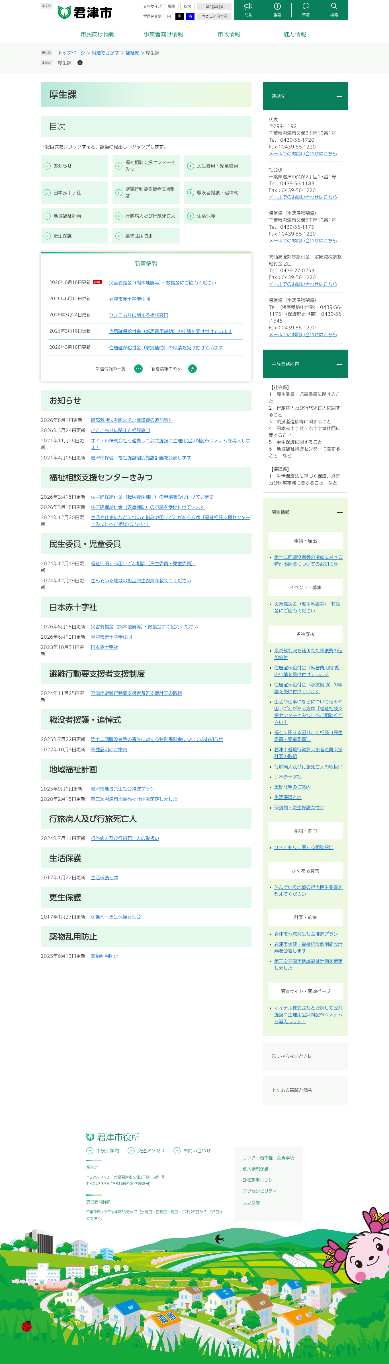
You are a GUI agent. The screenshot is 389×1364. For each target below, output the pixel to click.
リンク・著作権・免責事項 (268, 1158)
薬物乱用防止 (139, 236)
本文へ (46, 5)
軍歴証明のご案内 (109, 749)
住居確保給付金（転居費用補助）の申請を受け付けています (170, 331)
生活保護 (206, 216)
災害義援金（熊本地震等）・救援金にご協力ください (162, 282)
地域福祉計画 (67, 216)
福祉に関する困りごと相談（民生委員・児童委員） (143, 563)
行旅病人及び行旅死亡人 (150, 216)
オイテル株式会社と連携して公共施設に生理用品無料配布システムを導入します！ (308, 1015)
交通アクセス (151, 1150)
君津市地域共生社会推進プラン (123, 789)
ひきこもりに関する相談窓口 (138, 315)
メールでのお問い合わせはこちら (303, 153)
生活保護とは (104, 877)
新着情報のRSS (165, 369)
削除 (80, 62)
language (214, 6)
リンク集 (251, 1202)
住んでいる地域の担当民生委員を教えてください (141, 580)
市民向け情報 (98, 34)
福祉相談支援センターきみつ (150, 166)
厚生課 (64, 63)
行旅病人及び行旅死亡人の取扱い (125, 838)
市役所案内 (107, 1150)
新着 (306, 15)
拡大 (187, 6)
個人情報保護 (256, 1169)
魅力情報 (294, 34)
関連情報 (280, 512)
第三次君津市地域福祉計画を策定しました (134, 799)
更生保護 (63, 236)
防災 (249, 15)
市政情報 (229, 34)
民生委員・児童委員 (217, 166)
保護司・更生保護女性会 (116, 917)
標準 (171, 6)
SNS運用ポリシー (260, 1180)
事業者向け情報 (163, 34)
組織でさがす (105, 53)
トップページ (71, 53)
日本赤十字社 (67, 192)
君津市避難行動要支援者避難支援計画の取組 (136, 693)
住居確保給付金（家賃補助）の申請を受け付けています (166, 347)
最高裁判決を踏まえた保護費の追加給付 (132, 420)
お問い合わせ (197, 1150)
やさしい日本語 (215, 16)
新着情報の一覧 (111, 369)
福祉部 (132, 53)
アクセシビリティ (260, 1191)
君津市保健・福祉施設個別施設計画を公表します (141, 457)
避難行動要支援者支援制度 (150, 192)
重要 (277, 15)
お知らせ (63, 166)
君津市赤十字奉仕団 (129, 299)
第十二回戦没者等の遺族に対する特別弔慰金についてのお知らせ (157, 739)
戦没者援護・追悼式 (217, 192)
